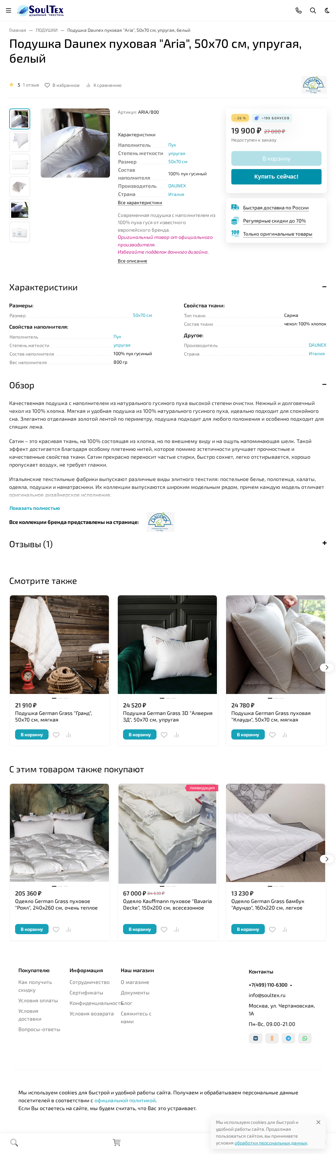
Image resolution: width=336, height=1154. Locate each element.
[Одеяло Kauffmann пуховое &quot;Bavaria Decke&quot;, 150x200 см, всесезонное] (168, 834)
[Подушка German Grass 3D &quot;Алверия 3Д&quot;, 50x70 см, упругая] (168, 645)
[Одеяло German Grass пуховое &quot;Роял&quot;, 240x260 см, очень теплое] (60, 834)
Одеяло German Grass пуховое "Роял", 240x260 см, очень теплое (56, 904)
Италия (176, 194)
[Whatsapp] (305, 1038)
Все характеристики (140, 202)
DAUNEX (177, 185)
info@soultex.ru (267, 995)
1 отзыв (31, 84)
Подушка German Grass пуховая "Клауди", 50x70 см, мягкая (271, 716)
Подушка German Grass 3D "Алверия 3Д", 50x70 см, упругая (168, 716)
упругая (176, 153)
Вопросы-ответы (39, 1029)
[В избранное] (56, 734)
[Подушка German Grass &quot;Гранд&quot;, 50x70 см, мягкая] (60, 645)
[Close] (318, 1122)
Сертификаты (86, 992)
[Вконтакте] (255, 1038)
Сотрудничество (90, 982)
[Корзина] (117, 1144)
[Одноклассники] (272, 1038)
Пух (172, 144)
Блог (126, 1003)
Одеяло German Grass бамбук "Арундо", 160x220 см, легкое (267, 904)
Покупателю (34, 970)
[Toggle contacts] (298, 10)
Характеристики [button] (43, 286)
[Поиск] (14, 1143)
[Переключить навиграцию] (8, 10)
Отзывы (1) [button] (31, 543)
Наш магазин (137, 970)
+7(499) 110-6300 (268, 985)
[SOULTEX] (41, 9)
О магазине (135, 982)
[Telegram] (288, 1038)
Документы (135, 992)
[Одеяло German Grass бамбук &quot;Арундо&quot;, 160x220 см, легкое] (276, 834)
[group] (75, 175)
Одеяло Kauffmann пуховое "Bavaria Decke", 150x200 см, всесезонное (167, 904)
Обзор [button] (21, 384)
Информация (86, 970)
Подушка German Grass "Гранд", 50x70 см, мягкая (53, 716)
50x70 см (177, 161)
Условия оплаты (38, 1000)
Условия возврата (92, 1013)
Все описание (132, 260)
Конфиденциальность (96, 1003)
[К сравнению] (69, 734)
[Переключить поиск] (313, 10)
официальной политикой (125, 1100)
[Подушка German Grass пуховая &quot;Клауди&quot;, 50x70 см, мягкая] (276, 645)
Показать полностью (35, 508)
